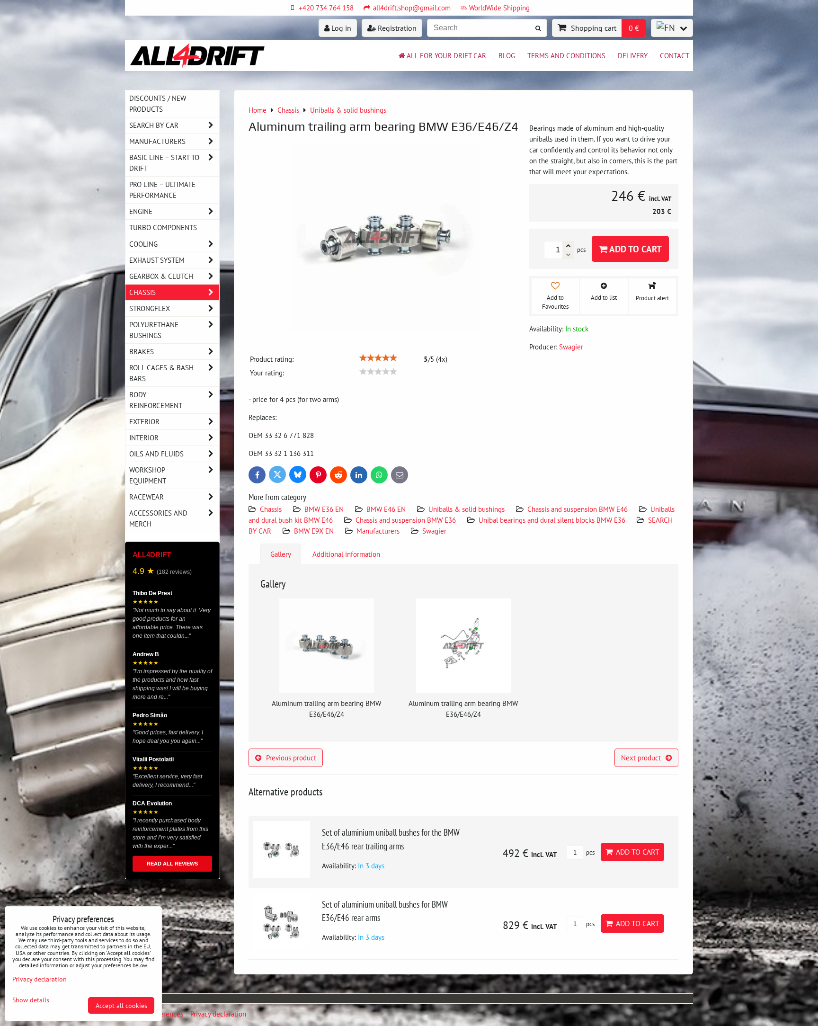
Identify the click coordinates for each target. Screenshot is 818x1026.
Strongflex (149, 308)
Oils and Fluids (156, 453)
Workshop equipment (147, 475)
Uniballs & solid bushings (466, 509)
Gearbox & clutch (161, 276)
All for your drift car (446, 55)
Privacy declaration (218, 1013)
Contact (674, 55)
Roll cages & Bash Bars (161, 373)
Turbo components (163, 227)
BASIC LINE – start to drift (164, 162)
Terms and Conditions (566, 55)
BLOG (506, 55)
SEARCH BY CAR (153, 125)
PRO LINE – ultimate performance (162, 189)
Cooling (143, 244)
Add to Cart (634, 249)
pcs (590, 852)
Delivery (633, 55)
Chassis (271, 509)
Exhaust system (157, 260)
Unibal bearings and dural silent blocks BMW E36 (552, 520)
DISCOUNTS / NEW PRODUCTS (157, 103)
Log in (340, 28)
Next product (641, 757)
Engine (140, 211)
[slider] (378, 358)
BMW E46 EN (386, 509)
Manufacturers (378, 530)
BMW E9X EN (314, 530)
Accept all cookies (121, 1005)
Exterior (144, 421)
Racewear (146, 496)
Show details (30, 1000)
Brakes (141, 351)
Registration (396, 28)
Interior (144, 437)
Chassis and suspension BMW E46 (577, 509)
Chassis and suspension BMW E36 (406, 520)
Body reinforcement (155, 400)
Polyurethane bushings (153, 330)
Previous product (291, 757)
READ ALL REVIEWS (172, 863)
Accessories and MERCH (158, 518)
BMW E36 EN (324, 509)
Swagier (434, 530)
